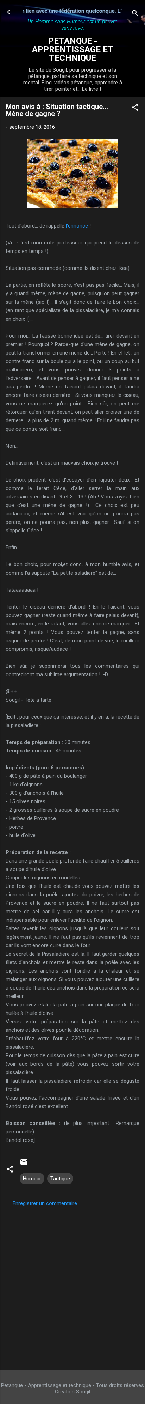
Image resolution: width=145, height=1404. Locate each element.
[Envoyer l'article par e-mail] (24, 1164)
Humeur (32, 1178)
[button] (135, 108)
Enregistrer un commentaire (45, 1203)
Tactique (60, 1178)
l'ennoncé (77, 226)
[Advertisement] (72, 1286)
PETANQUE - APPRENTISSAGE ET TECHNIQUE (72, 49)
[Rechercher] (135, 14)
